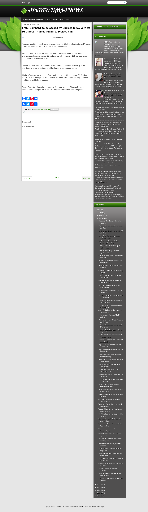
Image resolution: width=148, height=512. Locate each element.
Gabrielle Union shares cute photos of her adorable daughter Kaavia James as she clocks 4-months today (108, 124)
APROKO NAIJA (39, 109)
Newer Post (27, 178)
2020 (98, 484)
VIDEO (68, 20)
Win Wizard (92, 507)
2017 (98, 493)
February (101, 215)
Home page (26, 3)
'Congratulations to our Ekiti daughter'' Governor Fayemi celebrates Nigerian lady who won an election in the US (108, 188)
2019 (98, 487)
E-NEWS (48, 20)
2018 (98, 490)
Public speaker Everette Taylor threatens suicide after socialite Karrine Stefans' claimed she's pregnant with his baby (109, 156)
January (101, 218)
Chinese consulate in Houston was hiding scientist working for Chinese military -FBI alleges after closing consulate (108, 173)
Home (57, 177)
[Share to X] (55, 109)
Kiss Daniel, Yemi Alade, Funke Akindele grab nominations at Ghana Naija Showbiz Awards (114, 93)
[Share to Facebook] (57, 109)
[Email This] (51, 109)
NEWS (62, 20)
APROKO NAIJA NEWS (55, 10)
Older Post (86, 178)
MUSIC (55, 20)
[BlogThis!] (53, 109)
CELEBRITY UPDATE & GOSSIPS (33, 20)
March (101, 213)
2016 (98, 496)
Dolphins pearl (101, 507)
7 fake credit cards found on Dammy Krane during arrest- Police (113, 76)
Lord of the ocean (83, 507)
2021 (98, 210)
